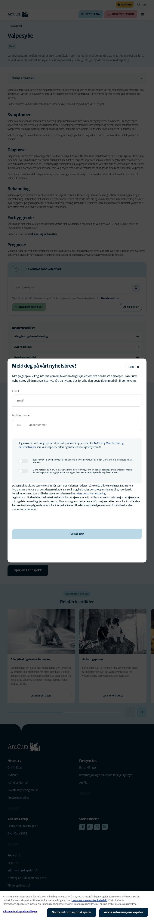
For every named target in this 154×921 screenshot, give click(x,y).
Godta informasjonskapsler (72, 912)
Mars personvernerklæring (91, 493)
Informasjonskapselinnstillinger (20, 911)
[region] (77, 906)
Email (15, 391)
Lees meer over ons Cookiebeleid (89, 900)
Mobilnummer (21, 415)
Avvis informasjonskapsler (123, 912)
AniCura (98, 443)
